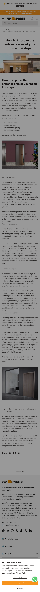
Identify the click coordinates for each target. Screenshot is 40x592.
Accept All (20, 583)
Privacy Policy (21, 573)
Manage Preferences (20, 578)
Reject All (20, 588)
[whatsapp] (35, 577)
